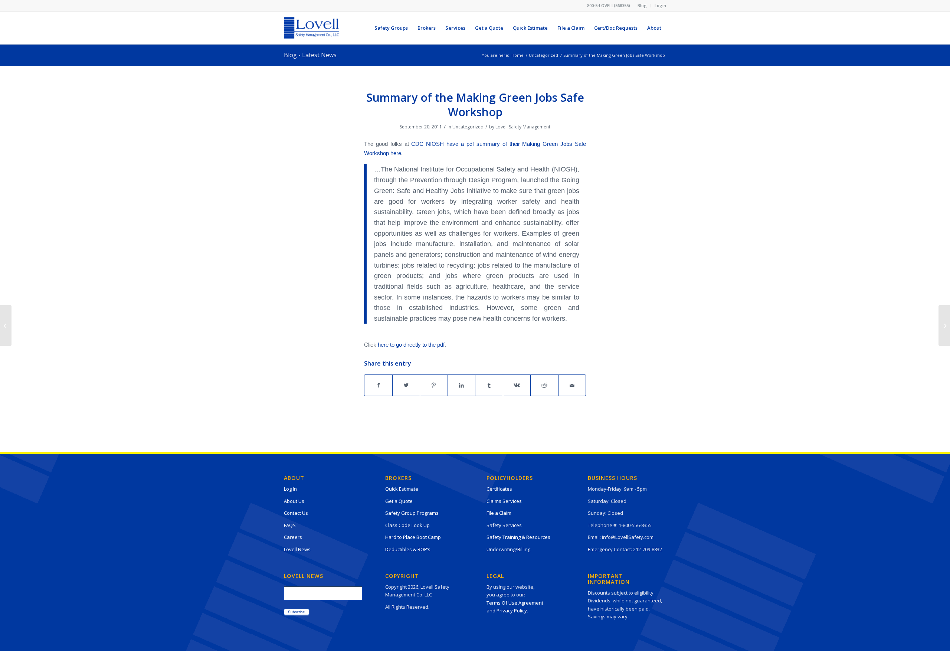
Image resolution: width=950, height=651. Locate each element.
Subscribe (296, 612)
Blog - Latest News (310, 55)
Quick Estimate (401, 488)
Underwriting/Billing (508, 549)
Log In (290, 488)
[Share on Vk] (517, 385)
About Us (294, 501)
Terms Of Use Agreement (515, 602)
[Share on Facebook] (378, 385)
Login (660, 5)
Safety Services (504, 525)
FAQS (290, 525)
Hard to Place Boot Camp (413, 537)
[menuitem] (642, 5)
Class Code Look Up (407, 525)
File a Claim (499, 513)
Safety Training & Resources (518, 537)
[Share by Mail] (572, 385)
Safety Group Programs (412, 513)
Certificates (499, 488)
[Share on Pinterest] (434, 385)
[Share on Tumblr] (489, 385)
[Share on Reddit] (544, 385)
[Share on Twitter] (406, 385)
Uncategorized (468, 127)
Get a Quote (399, 501)
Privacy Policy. (512, 610)
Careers (293, 537)
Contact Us (296, 513)
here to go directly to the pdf (411, 344)
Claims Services (504, 501)
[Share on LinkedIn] (461, 385)
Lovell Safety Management (522, 127)
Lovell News (297, 549)
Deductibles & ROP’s (407, 549)
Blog (642, 5)
